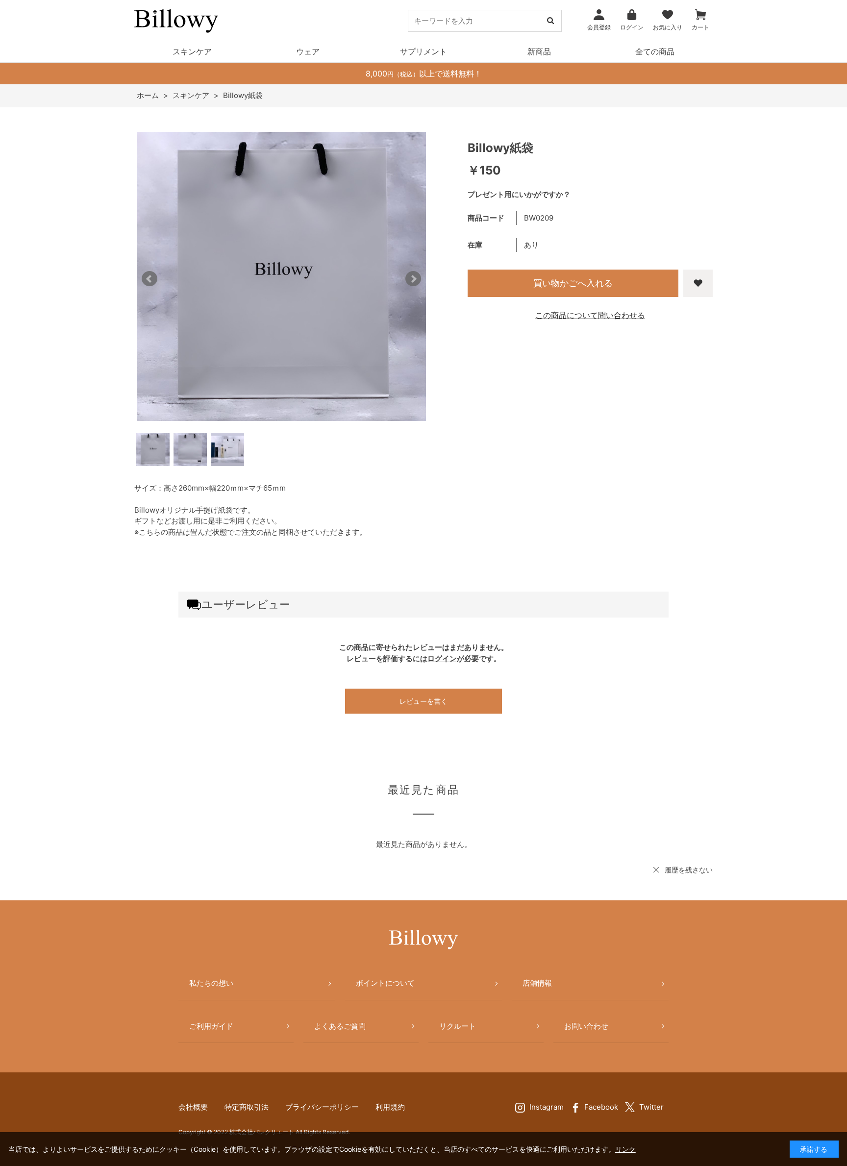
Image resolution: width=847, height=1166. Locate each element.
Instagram (546, 1107)
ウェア (308, 51)
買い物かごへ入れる (573, 283)
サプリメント (423, 51)
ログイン (442, 658)
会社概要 (193, 1107)
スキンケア (192, 51)
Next (413, 279)
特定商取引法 (246, 1107)
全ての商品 (654, 51)
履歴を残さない (689, 870)
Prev (149, 279)
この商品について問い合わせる (590, 315)
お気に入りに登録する (698, 283)
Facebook (601, 1107)
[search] (550, 20)
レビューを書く (423, 701)
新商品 (539, 51)
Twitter (651, 1107)
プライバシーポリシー (322, 1107)
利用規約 (390, 1107)
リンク (625, 1149)
